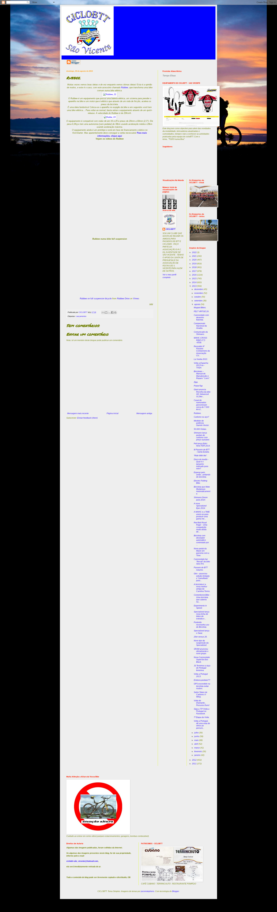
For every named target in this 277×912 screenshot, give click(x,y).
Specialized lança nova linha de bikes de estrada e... (201, 615)
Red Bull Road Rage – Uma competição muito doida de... (200, 527)
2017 (194, 271)
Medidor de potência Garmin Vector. (201, 423)
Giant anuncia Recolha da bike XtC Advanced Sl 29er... (202, 393)
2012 (194, 760)
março (197, 748)
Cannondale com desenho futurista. (201, 317)
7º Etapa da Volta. (201, 717)
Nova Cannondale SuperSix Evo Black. (202, 659)
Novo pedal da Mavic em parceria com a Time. (201, 552)
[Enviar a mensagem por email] (103, 312)
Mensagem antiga (144, 413)
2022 (194, 252)
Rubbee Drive (123, 298)
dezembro (199, 289)
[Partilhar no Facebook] (112, 312)
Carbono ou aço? (201, 417)
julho (196, 733)
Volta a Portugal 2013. (201, 675)
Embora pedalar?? (202, 680)
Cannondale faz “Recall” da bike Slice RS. (202, 561)
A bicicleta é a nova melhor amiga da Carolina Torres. (202, 587)
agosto (197, 304)
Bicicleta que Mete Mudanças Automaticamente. (202, 490)
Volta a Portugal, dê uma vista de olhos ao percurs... (202, 724)
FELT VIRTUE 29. (201, 311)
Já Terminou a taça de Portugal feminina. (202, 668)
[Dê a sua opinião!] (106, 312)
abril (196, 744)
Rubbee (124, 87)
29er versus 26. (200, 637)
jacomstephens (147, 891)
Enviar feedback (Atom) (87, 418)
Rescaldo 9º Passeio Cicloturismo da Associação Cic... (202, 351)
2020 (194, 260)
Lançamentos (81, 316)
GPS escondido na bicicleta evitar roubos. (202, 686)
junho (197, 736)
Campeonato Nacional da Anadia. (200, 325)
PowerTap (198, 386)
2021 (194, 256)
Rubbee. (197, 413)
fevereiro (198, 751)
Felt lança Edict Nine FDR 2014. (202, 444)
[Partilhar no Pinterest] (115, 312)
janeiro (197, 755)
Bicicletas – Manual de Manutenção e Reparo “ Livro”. (202, 374)
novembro (199, 293)
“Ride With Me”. (200, 455)
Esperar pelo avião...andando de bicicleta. (202, 474)
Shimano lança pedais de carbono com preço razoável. (202, 436)
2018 (194, 267)
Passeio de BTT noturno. (201, 568)
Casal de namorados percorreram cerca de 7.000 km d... (201, 405)
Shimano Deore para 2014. (201, 498)
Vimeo (136, 298)
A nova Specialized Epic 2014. (200, 505)
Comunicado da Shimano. (201, 333)
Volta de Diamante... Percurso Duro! (201, 703)
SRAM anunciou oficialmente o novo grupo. (201, 651)
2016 (194, 275)
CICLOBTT (170, 229)
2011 (194, 764)
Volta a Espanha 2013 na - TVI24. (201, 365)
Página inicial (112, 413)
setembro (198, 301)
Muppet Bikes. (200, 307)
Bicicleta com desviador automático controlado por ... (201, 540)
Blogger (175, 891)
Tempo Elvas (169, 75)
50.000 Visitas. (200, 429)
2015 (194, 278)
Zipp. (196, 382)
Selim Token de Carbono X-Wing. (200, 694)
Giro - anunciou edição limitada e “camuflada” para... (202, 577)
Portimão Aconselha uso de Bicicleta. (201, 624)
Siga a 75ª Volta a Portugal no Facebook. (201, 711)
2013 (194, 286)
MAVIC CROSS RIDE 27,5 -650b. (200, 340)
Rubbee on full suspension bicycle (96, 298)
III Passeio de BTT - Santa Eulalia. (202, 451)
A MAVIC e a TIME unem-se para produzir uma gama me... (202, 515)
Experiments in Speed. (200, 607)
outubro (197, 297)
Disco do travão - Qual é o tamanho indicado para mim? (201, 464)
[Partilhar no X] (109, 312)
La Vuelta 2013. (201, 359)
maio (196, 740)
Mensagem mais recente (78, 413)
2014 (194, 282)
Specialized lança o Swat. (201, 632)
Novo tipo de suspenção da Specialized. (201, 643)
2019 (194, 264)
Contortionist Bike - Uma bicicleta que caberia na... (202, 598)
